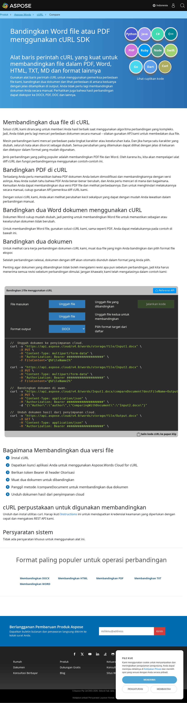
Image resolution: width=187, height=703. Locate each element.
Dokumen (19, 667)
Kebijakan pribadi (80, 698)
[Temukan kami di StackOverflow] (105, 654)
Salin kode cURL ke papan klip (158, 434)
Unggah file (67, 304)
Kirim (159, 631)
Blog (62, 673)
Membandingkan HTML (73, 578)
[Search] (182, 5)
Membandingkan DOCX (34, 578)
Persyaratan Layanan (98, 698)
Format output (21, 329)
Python (131, 34)
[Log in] (173, 5)
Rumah (17, 661)
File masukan (20, 304)
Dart (150, 67)
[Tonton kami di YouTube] (90, 654)
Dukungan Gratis (70, 667)
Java (145, 34)
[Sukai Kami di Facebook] (74, 654)
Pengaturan (135, 689)
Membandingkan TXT (147, 578)
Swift (171, 50)
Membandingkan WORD (35, 584)
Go (136, 67)
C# (158, 34)
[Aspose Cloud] (26, 5)
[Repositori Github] (113, 654)
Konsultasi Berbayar (25, 673)
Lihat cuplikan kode (150, 79)
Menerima (150, 680)
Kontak (111, 698)
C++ (170, 34)
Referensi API (163, 290)
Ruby (144, 50)
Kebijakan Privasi (152, 669)
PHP (131, 50)
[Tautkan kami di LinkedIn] (97, 654)
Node (158, 50)
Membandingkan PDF (109, 578)
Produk (64, 661)
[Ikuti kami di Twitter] (82, 654)
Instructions (68, 514)
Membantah (164, 689)
